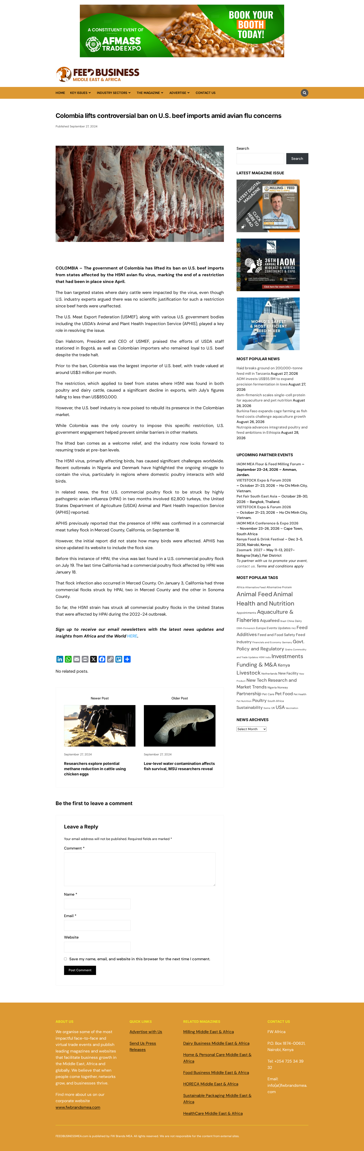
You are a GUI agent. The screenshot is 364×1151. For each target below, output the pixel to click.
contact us (246, 566)
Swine (267, 708)
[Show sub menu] (89, 92)
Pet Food (284, 693)
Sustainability (250, 707)
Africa (240, 587)
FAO (294, 628)
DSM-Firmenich (246, 628)
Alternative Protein (279, 587)
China (290, 621)
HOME (60, 93)
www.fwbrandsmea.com (78, 1107)
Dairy (298, 621)
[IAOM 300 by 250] (268, 288)
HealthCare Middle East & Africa (213, 1113)
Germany (287, 642)
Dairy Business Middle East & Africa (216, 1043)
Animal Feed (254, 594)
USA (280, 707)
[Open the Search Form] (304, 93)
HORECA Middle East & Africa (210, 1084)
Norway (282, 687)
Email (70, 916)
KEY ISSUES (78, 93)
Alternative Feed (255, 587)
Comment (74, 848)
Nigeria (272, 687)
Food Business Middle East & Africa (216, 1072)
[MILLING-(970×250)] (182, 55)
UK (273, 708)
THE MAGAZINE (148, 93)
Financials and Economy (266, 642)
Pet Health (300, 694)
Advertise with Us (146, 1031)
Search (243, 148)
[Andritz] (268, 347)
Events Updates (279, 628)
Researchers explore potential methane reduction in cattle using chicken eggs (95, 768)
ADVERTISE (177, 93)
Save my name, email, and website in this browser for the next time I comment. (139, 959)
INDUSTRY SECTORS (112, 93)
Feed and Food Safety (276, 634)
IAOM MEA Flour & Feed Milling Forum (269, 464)
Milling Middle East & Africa (208, 1031)
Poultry (259, 700)
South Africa (276, 701)
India (268, 657)
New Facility (288, 673)
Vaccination (292, 708)
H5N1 (262, 657)
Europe (261, 628)
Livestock (249, 672)
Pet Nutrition (244, 701)
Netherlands (269, 673)
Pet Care (268, 694)
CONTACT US (205, 93)
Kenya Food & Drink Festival (260, 539)
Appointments (246, 613)
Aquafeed (270, 620)
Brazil (283, 621)
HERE (132, 636)
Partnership (249, 694)
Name (70, 894)
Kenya (284, 665)
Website (71, 937)
